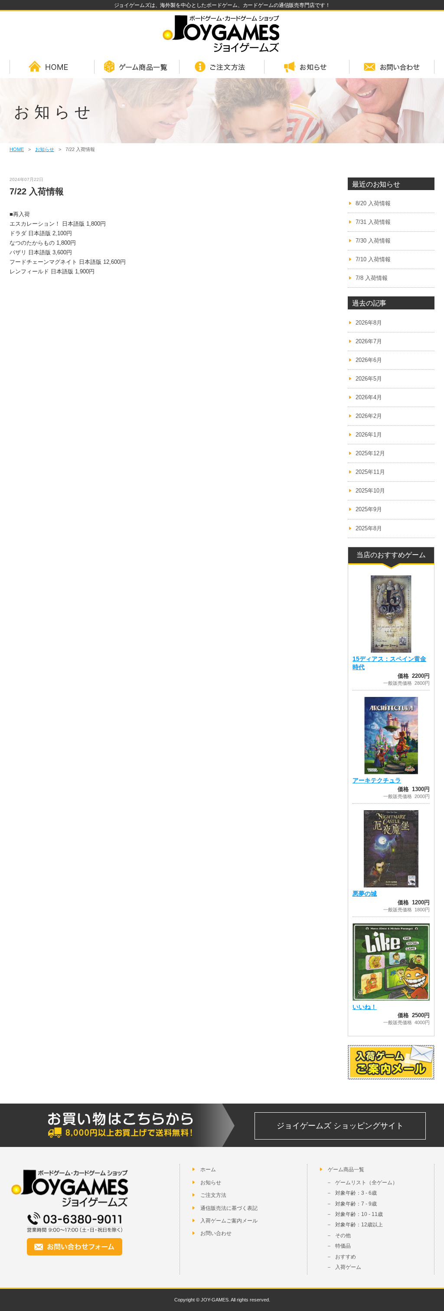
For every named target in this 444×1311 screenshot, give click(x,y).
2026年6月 (369, 360)
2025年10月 (370, 490)
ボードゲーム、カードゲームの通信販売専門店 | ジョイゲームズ (222, 33)
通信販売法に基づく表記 (229, 1208)
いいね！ (365, 1006)
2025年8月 (369, 528)
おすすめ (345, 1257)
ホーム (208, 1169)
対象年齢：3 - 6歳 (356, 1193)
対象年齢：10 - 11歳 (359, 1214)
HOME (52, 67)
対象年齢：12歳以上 (359, 1225)
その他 (343, 1235)
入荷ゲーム (348, 1267)
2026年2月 (369, 416)
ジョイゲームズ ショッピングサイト (340, 1125)
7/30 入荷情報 (373, 240)
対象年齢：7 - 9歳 (356, 1204)
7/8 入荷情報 (372, 278)
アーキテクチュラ (377, 780)
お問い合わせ (391, 67)
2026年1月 (369, 434)
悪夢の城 (365, 893)
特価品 (343, 1246)
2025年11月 (370, 472)
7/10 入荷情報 (373, 259)
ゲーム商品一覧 (137, 67)
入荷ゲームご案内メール (229, 1221)
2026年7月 (369, 341)
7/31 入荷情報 (373, 222)
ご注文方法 (222, 67)
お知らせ (306, 67)
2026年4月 (369, 397)
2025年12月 (370, 453)
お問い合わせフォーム (74, 1246)
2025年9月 (369, 509)
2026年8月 (369, 322)
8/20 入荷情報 (373, 203)
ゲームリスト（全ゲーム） (366, 1183)
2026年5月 (369, 378)
